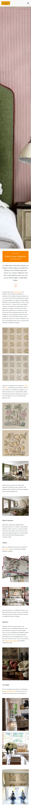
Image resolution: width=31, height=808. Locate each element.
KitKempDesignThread (9, 691)
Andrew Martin (17, 292)
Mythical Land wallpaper (11, 640)
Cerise (6, 387)
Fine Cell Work (6, 549)
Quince (26, 385)
